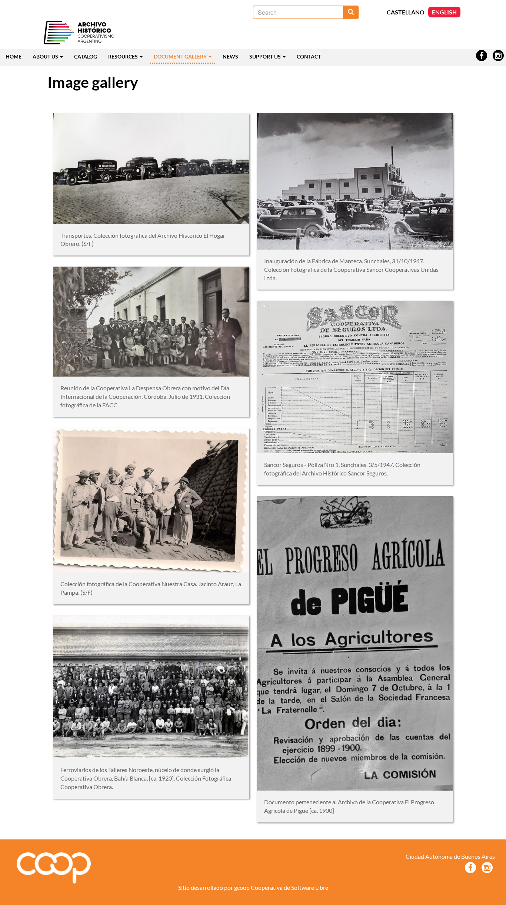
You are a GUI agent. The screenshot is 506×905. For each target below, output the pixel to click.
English (444, 12)
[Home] (79, 33)
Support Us (265, 56)
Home (13, 56)
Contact (309, 56)
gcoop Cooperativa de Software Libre (281, 887)
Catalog (85, 56)
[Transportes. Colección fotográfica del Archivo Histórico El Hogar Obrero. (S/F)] (151, 168)
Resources (123, 56)
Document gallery (181, 56)
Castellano (406, 12)
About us (46, 56)
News (230, 56)
